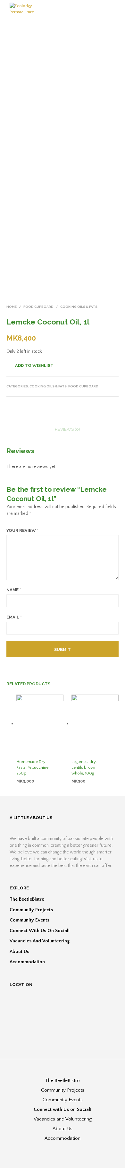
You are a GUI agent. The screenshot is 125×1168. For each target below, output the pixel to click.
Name (13, 589)
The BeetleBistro (27, 899)
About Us (19, 951)
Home (11, 306)
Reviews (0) (67, 429)
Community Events (29, 920)
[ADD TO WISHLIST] (60, 762)
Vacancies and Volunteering (40, 941)
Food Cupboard (38, 306)
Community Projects (31, 910)
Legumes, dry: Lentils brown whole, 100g (84, 767)
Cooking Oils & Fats (78, 306)
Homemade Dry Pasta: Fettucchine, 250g (32, 767)
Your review (22, 530)
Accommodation (27, 962)
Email (14, 617)
